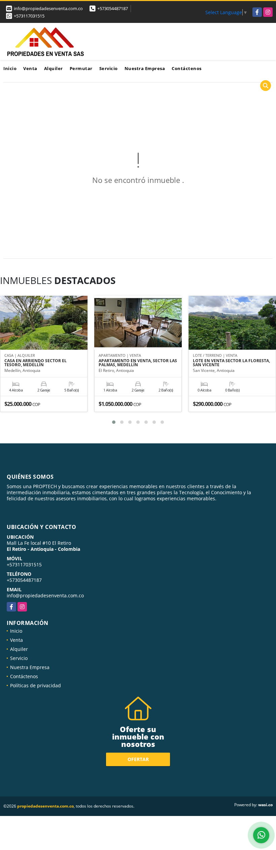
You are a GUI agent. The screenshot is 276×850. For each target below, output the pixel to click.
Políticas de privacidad (35, 685)
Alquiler (53, 68)
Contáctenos (187, 68)
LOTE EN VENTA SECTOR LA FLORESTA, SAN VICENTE (231, 363)
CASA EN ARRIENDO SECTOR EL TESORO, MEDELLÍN (35, 363)
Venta (30, 68)
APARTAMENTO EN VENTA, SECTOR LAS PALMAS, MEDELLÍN (138, 363)
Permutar (81, 68)
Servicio (108, 68)
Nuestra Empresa (145, 68)
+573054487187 (112, 8)
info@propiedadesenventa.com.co (45, 595)
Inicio (9, 68)
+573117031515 (29, 16)
